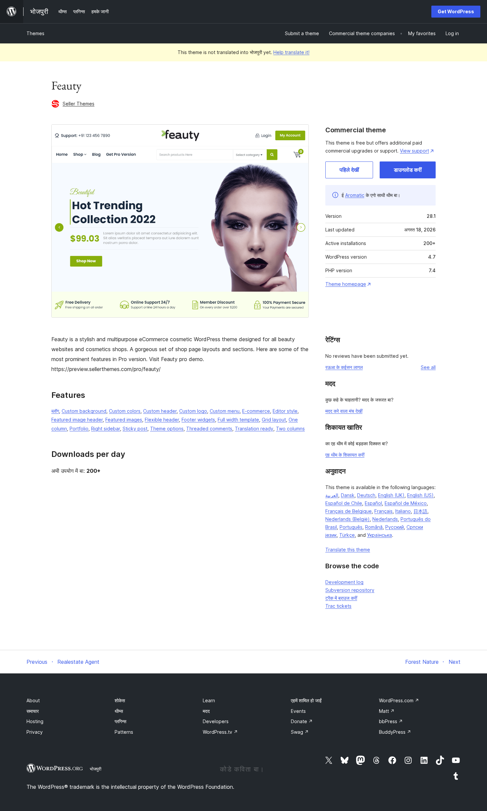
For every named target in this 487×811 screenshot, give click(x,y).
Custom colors (124, 411)
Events (298, 711)
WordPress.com (399, 700)
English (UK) (391, 495)
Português (351, 527)
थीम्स (119, 711)
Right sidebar (105, 428)
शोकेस (120, 700)
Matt (387, 711)
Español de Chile (343, 503)
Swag (300, 732)
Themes (35, 33)
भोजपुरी (95, 769)
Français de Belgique (348, 511)
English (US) (420, 495)
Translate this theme (347, 549)
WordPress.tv (220, 732)
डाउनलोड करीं (408, 169)
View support (414, 151)
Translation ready (254, 428)
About (33, 700)
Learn (209, 700)
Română (374, 527)
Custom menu (225, 411)
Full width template (238, 419)
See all (428, 367)
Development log (344, 582)
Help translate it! (291, 52)
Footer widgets (198, 419)
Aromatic (354, 195)
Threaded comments (209, 428)
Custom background (84, 411)
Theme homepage (345, 284)
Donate (302, 721)
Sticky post (135, 428)
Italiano (403, 511)
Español (373, 503)
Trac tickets (338, 606)
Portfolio (79, 428)
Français (383, 511)
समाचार (33, 711)
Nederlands (385, 519)
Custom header (160, 411)
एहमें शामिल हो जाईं (306, 700)
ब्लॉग (55, 411)
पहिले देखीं (349, 169)
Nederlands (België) (347, 519)
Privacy (35, 732)
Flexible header (162, 419)
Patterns (124, 732)
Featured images (123, 419)
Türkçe (347, 535)
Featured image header (77, 419)
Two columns (290, 428)
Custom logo (193, 411)
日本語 (420, 511)
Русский (394, 527)
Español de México (406, 503)
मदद (206, 711)
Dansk (347, 495)
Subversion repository (349, 590)
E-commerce (256, 411)
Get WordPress (456, 11)
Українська (379, 535)
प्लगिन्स (120, 721)
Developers (216, 721)
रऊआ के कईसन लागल (344, 367)
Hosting (35, 721)
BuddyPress (395, 732)
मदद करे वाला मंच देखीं (343, 411)
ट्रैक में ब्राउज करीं (341, 598)
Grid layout (274, 419)
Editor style (285, 411)
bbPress (391, 721)
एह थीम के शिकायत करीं (344, 455)
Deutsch (366, 495)
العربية (331, 495)
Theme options (167, 428)
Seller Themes (78, 103)
